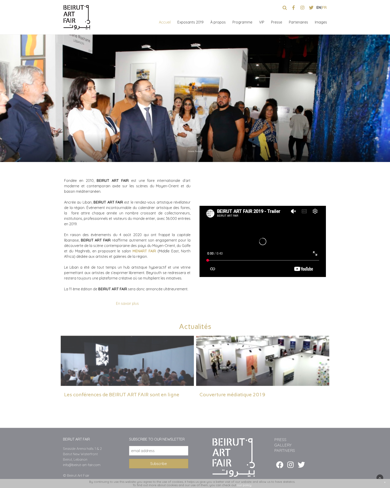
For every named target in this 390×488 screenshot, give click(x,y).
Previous (371, 152)
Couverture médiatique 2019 (232, 395)
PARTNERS (284, 450)
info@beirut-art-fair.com (81, 465)
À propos (218, 22)
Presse (276, 22)
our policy (244, 485)
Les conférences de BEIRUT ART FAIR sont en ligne (121, 395)
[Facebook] (279, 464)
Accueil (165, 22)
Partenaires (298, 22)
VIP (261, 22)
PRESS (280, 439)
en (318, 7)
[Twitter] (301, 464)
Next (381, 152)
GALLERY (283, 445)
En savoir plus (127, 303)
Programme (242, 22)
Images (321, 22)
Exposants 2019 (190, 22)
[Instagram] (290, 464)
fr (324, 7)
